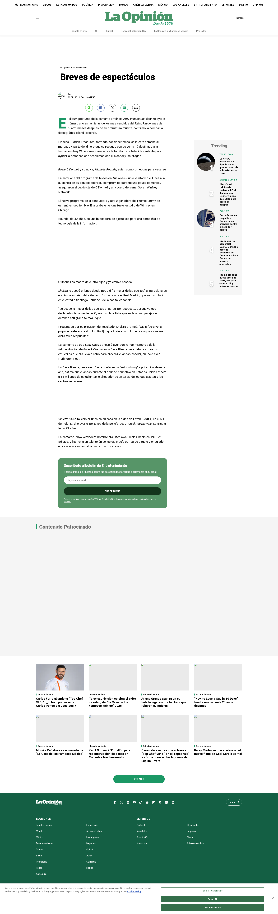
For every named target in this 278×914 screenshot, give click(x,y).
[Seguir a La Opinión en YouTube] (134, 802)
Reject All (213, 899)
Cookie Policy (134, 891)
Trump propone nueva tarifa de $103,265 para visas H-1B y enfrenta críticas (228, 280)
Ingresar (240, 18)
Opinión (258, 4)
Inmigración (106, 4)
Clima (190, 837)
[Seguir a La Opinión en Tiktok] (141, 802)
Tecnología (226, 154)
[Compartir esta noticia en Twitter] (112, 108)
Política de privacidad (117, 499)
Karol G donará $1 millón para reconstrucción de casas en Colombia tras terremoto (109, 753)
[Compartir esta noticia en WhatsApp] (89, 108)
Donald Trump (79, 31)
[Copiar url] (136, 108)
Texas (39, 868)
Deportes (228, 4)
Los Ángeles (180, 4)
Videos (47, 4)
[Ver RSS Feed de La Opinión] (173, 802)
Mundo (123, 4)
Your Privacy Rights (212, 891)
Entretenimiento (205, 4)
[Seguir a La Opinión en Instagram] (128, 802)
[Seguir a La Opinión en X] (121, 802)
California (91, 861)
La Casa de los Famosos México (171, 31)
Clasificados (193, 825)
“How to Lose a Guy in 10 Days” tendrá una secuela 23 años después (216, 702)
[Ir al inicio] (49, 802)
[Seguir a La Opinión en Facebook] (115, 802)
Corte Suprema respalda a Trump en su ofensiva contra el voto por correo (228, 222)
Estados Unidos (66, 4)
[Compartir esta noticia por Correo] (124, 108)
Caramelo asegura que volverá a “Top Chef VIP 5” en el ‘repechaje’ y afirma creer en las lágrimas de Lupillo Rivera (165, 755)
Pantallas (201, 31)
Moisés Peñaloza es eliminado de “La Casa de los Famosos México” (59, 752)
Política (87, 4)
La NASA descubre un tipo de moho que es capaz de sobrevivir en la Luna (228, 166)
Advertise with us (195, 843)
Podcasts (141, 825)
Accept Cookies (212, 907)
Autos (89, 855)
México (163, 4)
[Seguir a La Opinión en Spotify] (166, 802)
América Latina (143, 4)
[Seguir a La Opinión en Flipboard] (153, 802)
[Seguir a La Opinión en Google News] (147, 802)
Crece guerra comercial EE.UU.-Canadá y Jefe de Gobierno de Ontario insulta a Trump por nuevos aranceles (228, 253)
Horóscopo (142, 843)
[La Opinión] (139, 18)
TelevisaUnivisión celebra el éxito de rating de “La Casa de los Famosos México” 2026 (112, 702)
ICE (96, 31)
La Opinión (65, 67)
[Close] (272, 898)
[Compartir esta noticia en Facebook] (101, 108)
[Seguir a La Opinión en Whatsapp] (160, 802)
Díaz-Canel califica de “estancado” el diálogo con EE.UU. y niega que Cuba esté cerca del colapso (227, 194)
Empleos (191, 831)
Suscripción (142, 837)
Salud (39, 855)
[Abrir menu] (37, 18)
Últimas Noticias (26, 4)
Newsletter (142, 831)
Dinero (243, 4)
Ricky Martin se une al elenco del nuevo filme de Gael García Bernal (218, 752)
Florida (89, 868)
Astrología (41, 874)
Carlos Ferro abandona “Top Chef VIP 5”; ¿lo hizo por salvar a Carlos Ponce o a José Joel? (59, 702)
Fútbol (109, 31)
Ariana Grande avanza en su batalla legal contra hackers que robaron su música (163, 702)
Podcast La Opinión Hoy (133, 31)
